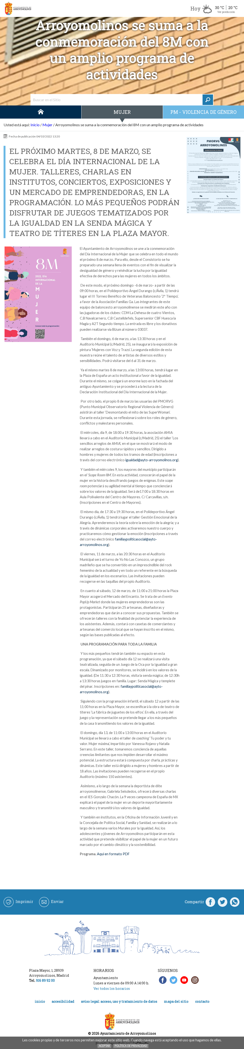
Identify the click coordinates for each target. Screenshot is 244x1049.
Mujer (122, 112)
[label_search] (208, 99)
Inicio (40, 112)
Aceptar (104, 1046)
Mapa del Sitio (176, 1001)
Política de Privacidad (131, 1046)
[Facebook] (210, 902)
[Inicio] (18, 8)
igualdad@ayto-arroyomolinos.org (151, 460)
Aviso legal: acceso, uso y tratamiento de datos (119, 1001)
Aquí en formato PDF (113, 854)
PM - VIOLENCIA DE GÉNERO (203, 112)
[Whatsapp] (234, 902)
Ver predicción (226, 12)
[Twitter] (222, 902)
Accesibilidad (63, 1001)
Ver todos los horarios (111, 988)
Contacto (202, 1001)
